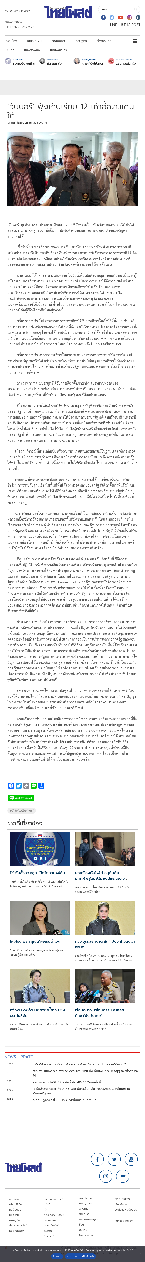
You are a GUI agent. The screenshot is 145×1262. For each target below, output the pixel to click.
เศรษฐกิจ (81, 41)
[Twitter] (112, 17)
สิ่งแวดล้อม (50, 1236)
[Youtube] (120, 17)
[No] (140, 1254)
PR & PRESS (122, 1199)
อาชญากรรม (86, 1204)
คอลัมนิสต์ (58, 41)
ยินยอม (57, 1256)
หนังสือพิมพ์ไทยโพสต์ (22, 810)
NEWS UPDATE (19, 1057)
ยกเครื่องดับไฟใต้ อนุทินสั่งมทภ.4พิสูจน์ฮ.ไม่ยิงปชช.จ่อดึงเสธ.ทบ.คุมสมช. (100, 878)
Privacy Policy (124, 1221)
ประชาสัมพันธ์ (51, 1226)
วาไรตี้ (47, 1204)
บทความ (14, 1215)
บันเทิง (10, 50)
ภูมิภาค (48, 1231)
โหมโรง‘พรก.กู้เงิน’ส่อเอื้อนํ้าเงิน (35, 941)
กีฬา (46, 1210)
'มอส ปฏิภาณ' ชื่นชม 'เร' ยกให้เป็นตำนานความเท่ (64, 1100)
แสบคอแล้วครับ (126, 63)
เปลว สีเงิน (34, 41)
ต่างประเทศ (104, 41)
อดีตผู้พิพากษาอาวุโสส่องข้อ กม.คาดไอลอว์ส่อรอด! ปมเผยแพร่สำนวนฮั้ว (80, 1064)
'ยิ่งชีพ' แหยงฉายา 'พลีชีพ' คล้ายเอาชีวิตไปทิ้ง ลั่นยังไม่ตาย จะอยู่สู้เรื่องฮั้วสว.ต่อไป (85, 1073)
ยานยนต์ (84, 1214)
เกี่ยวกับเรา (121, 1204)
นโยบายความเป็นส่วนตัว (80, 1256)
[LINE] (122, 1176)
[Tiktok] (138, 17)
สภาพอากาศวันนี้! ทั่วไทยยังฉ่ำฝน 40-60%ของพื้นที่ (67, 1082)
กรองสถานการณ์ (54, 1199)
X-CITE (83, 1209)
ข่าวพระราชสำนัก (18, 1226)
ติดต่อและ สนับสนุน (126, 1210)
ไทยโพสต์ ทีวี (58, 50)
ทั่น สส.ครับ (54, 63)
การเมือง (11, 41)
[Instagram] (129, 17)
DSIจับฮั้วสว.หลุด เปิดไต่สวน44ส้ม (37, 873)
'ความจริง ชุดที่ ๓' (24, 63)
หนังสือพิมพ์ (32, 50)
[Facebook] (103, 17)
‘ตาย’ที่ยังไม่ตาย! (92, 63)
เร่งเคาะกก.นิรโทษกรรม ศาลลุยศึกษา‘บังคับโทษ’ (99, 1012)
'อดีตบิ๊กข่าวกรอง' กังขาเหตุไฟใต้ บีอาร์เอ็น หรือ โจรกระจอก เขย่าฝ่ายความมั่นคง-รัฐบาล (81, 1091)
